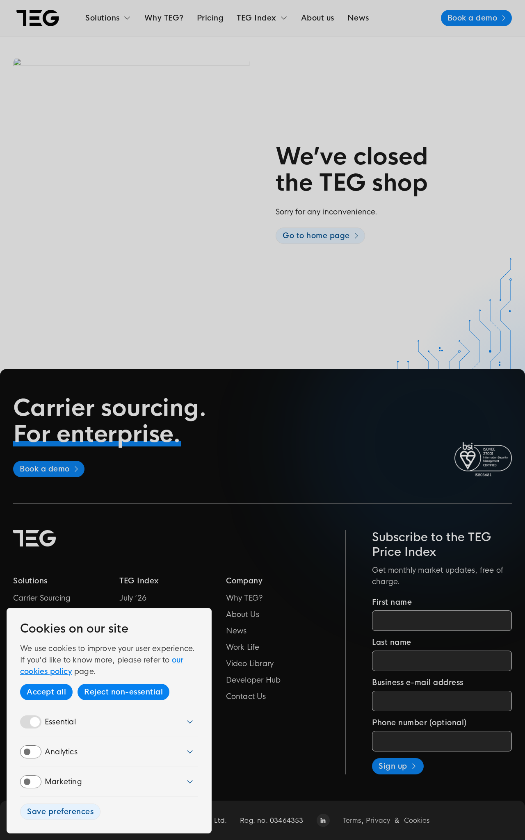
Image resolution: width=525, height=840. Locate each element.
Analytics (61, 751)
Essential (60, 721)
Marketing (63, 781)
